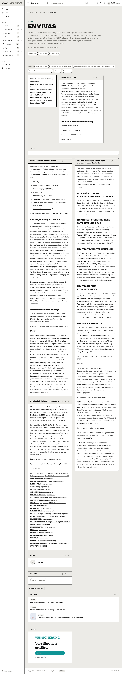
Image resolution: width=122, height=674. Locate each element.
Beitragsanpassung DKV (43, 503)
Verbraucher (55, 53)
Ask (119, 671)
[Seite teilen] (97, 3)
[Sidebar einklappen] (28, 3)
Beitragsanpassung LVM (42, 516)
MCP (115, 671)
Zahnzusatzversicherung (42, 209)
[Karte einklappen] (99, 77)
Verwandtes (67, 71)
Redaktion (40, 562)
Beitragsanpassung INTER (45, 514)
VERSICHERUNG (32, 13)
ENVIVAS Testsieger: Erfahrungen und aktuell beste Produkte (94, 66)
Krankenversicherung (39, 580)
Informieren (43, 53)
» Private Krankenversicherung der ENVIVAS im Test (49, 213)
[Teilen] (93, 77)
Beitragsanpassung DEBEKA (43, 497)
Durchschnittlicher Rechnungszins (40, 71)
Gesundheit (43, 13)
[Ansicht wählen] (104, 3)
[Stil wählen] (100, 3)
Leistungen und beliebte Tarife (61, 66)
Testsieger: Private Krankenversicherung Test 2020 (48, 464)
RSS (112, 671)
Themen (57, 71)
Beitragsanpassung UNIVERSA (44, 543)
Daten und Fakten (41, 66)
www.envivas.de (67, 139)
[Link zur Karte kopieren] (96, 77)
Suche (7, 16)
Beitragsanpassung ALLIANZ (40, 476)
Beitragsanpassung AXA (43, 481)
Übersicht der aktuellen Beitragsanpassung (46, 459)
